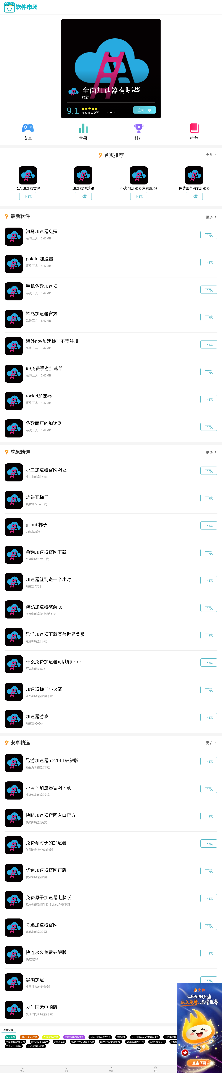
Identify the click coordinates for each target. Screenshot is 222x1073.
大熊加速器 (59, 1041)
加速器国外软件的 (135, 1041)
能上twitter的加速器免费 (82, 1041)
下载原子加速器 (13, 1046)
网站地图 (10, 1037)
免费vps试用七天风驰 (110, 1041)
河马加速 (121, 1037)
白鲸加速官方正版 (35, 1046)
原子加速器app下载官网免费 (145, 1037)
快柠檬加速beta (172, 1037)
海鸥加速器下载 (50, 1037)
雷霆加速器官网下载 (74, 1037)
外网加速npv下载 (29, 1037)
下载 (28, 196)
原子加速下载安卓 (39, 1041)
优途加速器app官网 (15, 1041)
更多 (209, 155)
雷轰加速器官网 (157, 1041)
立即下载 (144, 110)
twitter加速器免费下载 (100, 1037)
